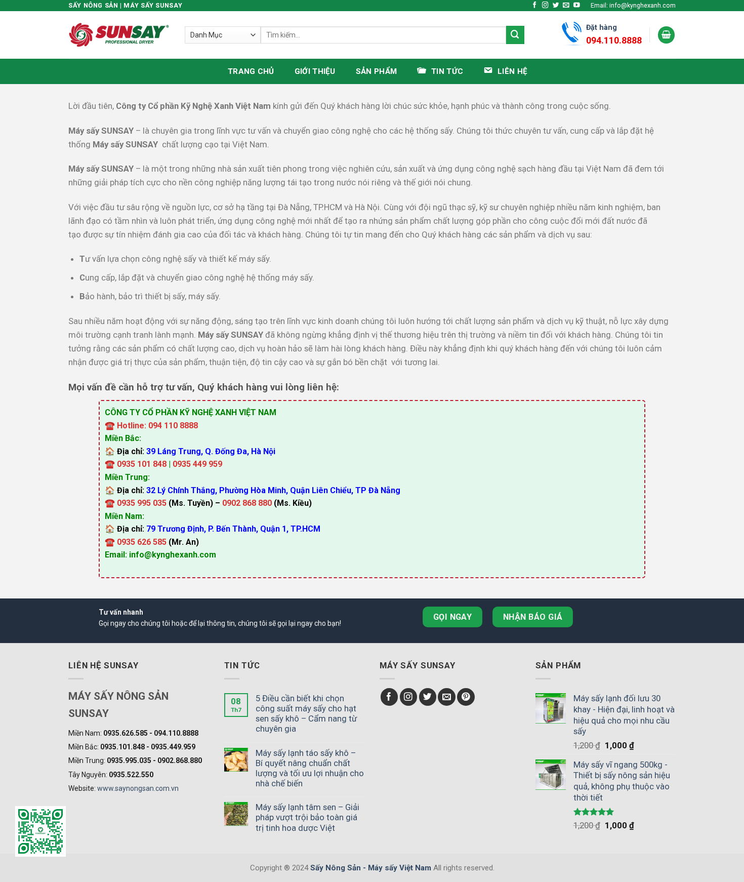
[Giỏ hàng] (666, 35)
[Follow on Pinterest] (466, 697)
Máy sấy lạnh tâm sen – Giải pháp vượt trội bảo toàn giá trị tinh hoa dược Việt (307, 817)
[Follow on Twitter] (556, 5)
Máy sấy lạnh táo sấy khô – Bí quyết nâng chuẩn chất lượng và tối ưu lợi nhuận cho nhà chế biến (310, 768)
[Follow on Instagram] (545, 5)
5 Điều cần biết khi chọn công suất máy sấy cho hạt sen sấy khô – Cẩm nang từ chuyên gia (306, 713)
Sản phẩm (376, 71)
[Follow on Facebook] (534, 5)
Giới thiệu (315, 71)
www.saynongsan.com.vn (138, 788)
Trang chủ (251, 71)
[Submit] (515, 35)
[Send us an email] (566, 5)
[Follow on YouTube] (576, 5)
